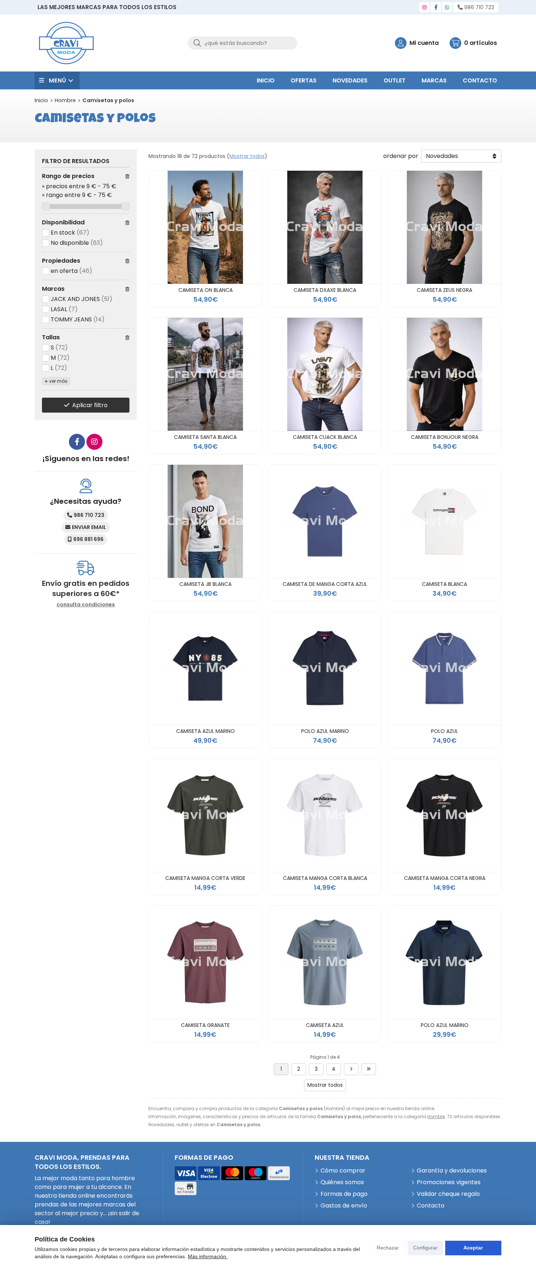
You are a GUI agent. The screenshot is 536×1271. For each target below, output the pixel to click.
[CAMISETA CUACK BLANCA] (324, 374)
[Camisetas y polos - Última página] (368, 1069)
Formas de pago (344, 1194)
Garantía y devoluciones (452, 1170)
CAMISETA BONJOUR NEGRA (444, 437)
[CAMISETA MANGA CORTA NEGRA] (444, 815)
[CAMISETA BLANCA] (444, 521)
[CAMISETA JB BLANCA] (205, 521)
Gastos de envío (344, 1205)
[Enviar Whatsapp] (447, 7)
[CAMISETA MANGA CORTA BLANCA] (324, 815)
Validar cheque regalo (448, 1194)
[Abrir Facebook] (436, 7)
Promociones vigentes (449, 1182)
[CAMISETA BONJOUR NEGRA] (444, 374)
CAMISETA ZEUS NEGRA (444, 290)
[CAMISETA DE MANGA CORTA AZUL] (324, 521)
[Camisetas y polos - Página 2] (351, 1069)
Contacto (430, 1205)
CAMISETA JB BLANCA (205, 584)
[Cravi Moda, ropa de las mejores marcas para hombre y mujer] (66, 43)
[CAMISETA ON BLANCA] (205, 227)
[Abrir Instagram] (424, 7)
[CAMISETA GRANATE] (205, 962)
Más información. (208, 1256)
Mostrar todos (247, 156)
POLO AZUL (444, 731)
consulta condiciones (86, 605)
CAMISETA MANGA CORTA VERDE (205, 878)
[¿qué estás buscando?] (242, 43)
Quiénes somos (342, 1182)
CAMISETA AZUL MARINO (205, 731)
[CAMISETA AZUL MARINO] (205, 668)
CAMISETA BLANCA (444, 584)
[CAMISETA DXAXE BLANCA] (324, 227)
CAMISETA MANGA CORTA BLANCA (325, 878)
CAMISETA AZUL (325, 1025)
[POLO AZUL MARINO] (324, 668)
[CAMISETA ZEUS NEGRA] (444, 227)
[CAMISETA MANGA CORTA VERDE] (205, 815)
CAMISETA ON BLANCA (205, 290)
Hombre (436, 1116)
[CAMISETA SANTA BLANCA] (205, 374)
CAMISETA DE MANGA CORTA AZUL (325, 584)
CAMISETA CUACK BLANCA (325, 437)
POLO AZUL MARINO (325, 731)
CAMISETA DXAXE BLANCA (325, 290)
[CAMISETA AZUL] (324, 962)
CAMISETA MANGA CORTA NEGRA (444, 878)
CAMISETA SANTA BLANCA (205, 437)
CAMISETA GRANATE (205, 1025)
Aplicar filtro (90, 405)
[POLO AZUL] (444, 668)
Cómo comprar (343, 1170)
